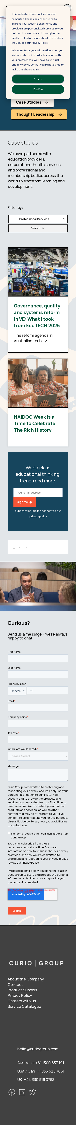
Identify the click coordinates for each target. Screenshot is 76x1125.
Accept (38, 79)
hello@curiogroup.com (37, 1048)
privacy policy (38, 516)
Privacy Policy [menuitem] (20, 995)
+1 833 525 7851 (50, 1071)
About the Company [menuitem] (26, 979)
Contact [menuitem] (15, 984)
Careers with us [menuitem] (22, 1000)
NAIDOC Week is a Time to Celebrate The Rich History (34, 423)
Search (35, 228)
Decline (38, 89)
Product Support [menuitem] (22, 990)
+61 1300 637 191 (49, 1062)
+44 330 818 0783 (39, 1079)
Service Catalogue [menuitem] (24, 1006)
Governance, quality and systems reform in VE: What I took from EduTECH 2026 (37, 315)
